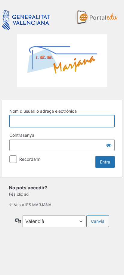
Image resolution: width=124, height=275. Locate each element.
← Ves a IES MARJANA (30, 204)
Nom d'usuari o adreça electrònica (43, 111)
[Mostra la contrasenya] (109, 145)
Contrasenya (21, 135)
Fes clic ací (19, 194)
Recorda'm (29, 159)
